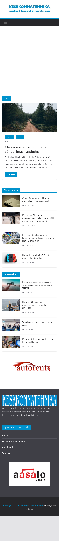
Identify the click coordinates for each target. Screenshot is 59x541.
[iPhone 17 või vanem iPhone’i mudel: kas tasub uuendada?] (11, 202)
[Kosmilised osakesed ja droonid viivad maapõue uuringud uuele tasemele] (11, 288)
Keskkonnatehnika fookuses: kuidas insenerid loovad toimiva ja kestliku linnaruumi (38, 238)
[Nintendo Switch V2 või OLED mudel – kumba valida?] (11, 259)
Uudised (20, 137)
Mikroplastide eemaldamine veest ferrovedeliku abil (37, 340)
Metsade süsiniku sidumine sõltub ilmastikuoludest (25, 149)
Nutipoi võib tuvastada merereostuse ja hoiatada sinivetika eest (34, 305)
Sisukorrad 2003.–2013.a (13, 441)
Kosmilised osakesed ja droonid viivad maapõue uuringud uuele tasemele (37, 285)
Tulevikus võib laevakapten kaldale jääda (38, 323)
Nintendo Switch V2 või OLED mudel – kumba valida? (35, 256)
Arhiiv (5, 435)
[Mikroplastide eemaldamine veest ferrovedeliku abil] (11, 343)
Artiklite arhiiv (9, 447)
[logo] (29, 396)
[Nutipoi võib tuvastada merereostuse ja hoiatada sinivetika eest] (11, 308)
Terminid (6, 453)
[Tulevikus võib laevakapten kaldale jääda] (11, 326)
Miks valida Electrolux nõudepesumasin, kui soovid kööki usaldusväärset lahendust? (38, 218)
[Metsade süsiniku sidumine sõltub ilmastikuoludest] (29, 117)
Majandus (9, 137)
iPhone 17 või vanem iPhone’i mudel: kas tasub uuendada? (35, 199)
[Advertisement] (29, 65)
